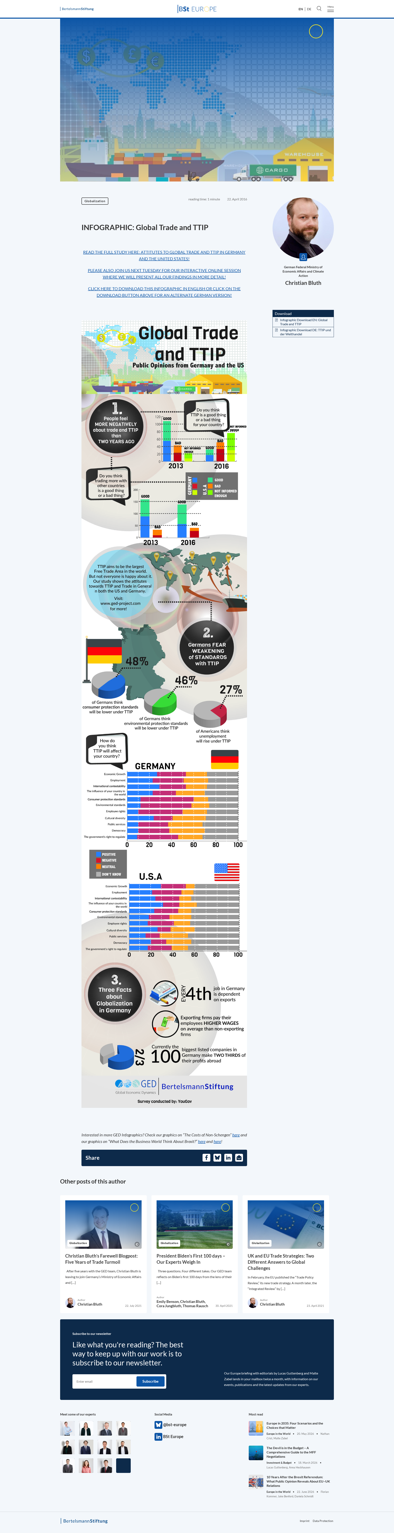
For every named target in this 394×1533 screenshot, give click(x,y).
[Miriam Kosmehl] (86, 1465)
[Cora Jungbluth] (67, 1428)
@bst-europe (158, 1425)
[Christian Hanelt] (104, 1428)
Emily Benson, (168, 1301)
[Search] (319, 8)
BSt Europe (158, 1437)
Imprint (304, 1520)
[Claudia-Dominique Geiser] (86, 1428)
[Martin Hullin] (123, 1428)
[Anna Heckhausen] (67, 1447)
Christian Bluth (303, 283)
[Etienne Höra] (86, 1447)
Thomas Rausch (195, 1306)
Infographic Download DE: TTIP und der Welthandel (305, 332)
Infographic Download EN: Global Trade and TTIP (304, 322)
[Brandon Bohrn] (67, 1465)
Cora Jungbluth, (170, 1306)
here (236, 1134)
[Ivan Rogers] (123, 1465)
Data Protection (323, 1520)
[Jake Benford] (123, 1447)
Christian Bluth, (193, 1301)
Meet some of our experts (78, 1414)
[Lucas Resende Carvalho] (104, 1447)
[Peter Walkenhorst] (104, 1465)
